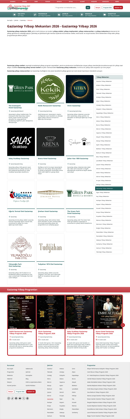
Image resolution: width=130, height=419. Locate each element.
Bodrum (49, 389)
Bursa (73, 379)
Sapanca (62, 382)
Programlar (10, 372)
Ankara (24, 1)
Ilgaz (61, 399)
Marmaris (50, 409)
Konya (49, 406)
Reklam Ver (118, 7)
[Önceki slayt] (7, 325)
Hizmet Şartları (11, 385)
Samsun (49, 416)
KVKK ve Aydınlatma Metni (34, 382)
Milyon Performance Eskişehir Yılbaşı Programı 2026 (102, 368)
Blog (27, 379)
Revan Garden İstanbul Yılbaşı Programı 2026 (100, 399)
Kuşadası (62, 406)
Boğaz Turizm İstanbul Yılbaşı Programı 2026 (100, 416)
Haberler (9, 379)
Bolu (61, 389)
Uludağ (82, 1)
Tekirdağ (62, 416)
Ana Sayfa (9, 20)
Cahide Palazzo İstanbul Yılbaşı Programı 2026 (101, 379)
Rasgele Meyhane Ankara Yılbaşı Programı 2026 (101, 402)
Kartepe (49, 402)
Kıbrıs (117, 1)
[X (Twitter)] (23, 398)
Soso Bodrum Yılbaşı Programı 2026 (98, 392)
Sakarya (62, 412)
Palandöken (75, 409)
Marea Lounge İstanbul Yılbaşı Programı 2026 (101, 395)
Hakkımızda (29, 368)
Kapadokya (105, 1)
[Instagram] (8, 398)
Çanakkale (75, 389)
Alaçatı (74, 382)
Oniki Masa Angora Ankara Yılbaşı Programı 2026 (102, 389)
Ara (88, 7)
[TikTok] (12, 398)
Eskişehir (94, 1)
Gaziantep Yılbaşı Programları (22, 289)
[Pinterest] (27, 398)
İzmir (36, 1)
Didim (74, 392)
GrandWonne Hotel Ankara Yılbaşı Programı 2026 (102, 409)
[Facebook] (16, 398)
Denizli (62, 392)
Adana (61, 379)
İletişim (98, 7)
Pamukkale (50, 412)
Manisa (74, 406)
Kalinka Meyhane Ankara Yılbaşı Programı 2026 (101, 385)
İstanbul (13, 1)
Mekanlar (30, 20)
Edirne (49, 395)
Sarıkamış (75, 412)
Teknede (47, 1)
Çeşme (49, 392)
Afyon (71, 1)
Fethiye (74, 395)
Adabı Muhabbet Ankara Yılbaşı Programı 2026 (101, 382)
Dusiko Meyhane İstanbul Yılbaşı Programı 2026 (101, 406)
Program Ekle (107, 7)
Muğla (61, 409)
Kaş (73, 399)
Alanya (49, 385)
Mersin (49, 382)
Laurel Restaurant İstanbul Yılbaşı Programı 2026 (102, 412)
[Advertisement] (65, 50)
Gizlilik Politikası (30, 385)
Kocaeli (74, 402)
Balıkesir (74, 385)
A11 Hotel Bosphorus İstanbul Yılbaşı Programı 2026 (102, 375)
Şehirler (16, 20)
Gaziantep (23, 20)
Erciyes (62, 395)
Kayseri (62, 402)
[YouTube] (19, 398)
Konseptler (29, 375)
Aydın (61, 385)
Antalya (59, 1)
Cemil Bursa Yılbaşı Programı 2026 (97, 372)
